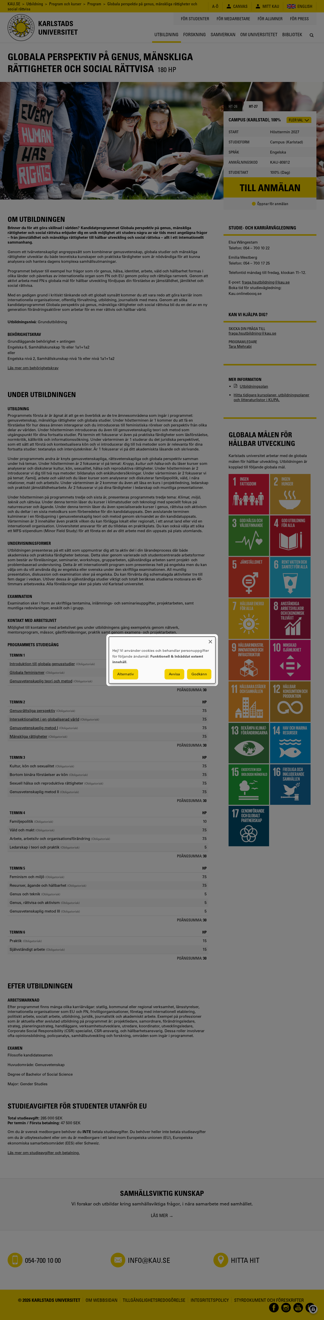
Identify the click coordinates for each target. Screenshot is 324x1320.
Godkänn (199, 674)
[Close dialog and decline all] (210, 640)
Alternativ (125, 674)
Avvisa (174, 674)
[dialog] (162, 660)
